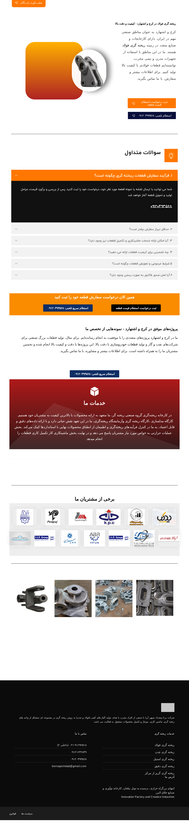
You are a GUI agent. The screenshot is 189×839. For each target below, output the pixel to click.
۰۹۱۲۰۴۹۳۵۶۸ (161, 206)
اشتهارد (156, 338)
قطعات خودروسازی (124, 344)
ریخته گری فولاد (133, 45)
